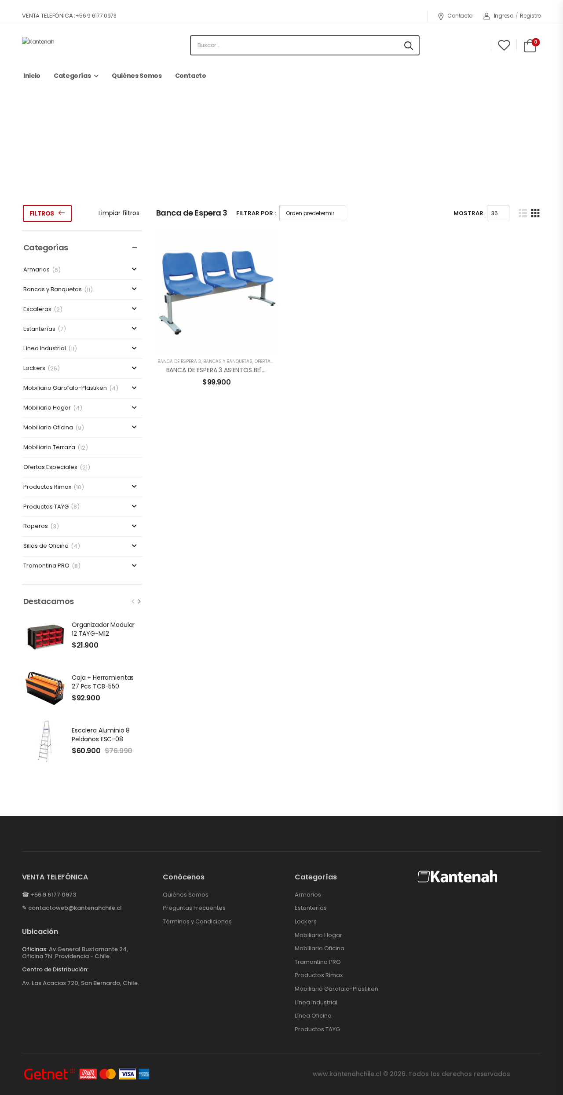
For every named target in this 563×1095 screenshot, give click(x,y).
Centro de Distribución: (55, 969)
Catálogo (220, 164)
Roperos (35, 526)
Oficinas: (35, 949)
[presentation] (133, 601)
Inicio (31, 75)
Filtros (42, 213)
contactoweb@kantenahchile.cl (75, 908)
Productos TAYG (46, 507)
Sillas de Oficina (46, 546)
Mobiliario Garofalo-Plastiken (65, 388)
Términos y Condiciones (197, 921)
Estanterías (39, 329)
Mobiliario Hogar (47, 408)
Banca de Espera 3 (179, 361)
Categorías (72, 75)
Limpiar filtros (119, 213)
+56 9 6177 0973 (53, 894)
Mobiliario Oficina (48, 428)
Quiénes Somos (136, 75)
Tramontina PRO (46, 566)
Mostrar (468, 213)
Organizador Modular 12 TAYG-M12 (103, 629)
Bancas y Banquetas (276, 164)
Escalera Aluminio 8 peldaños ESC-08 (101, 734)
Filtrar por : (256, 213)
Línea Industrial (44, 348)
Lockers (34, 368)
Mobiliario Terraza (49, 447)
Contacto (459, 15)
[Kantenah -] (70, 45)
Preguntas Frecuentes (194, 908)
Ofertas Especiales (50, 467)
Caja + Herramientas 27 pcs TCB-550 (103, 682)
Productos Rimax (47, 487)
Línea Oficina (313, 1015)
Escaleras (37, 309)
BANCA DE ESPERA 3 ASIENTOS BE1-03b (221, 370)
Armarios (36, 270)
